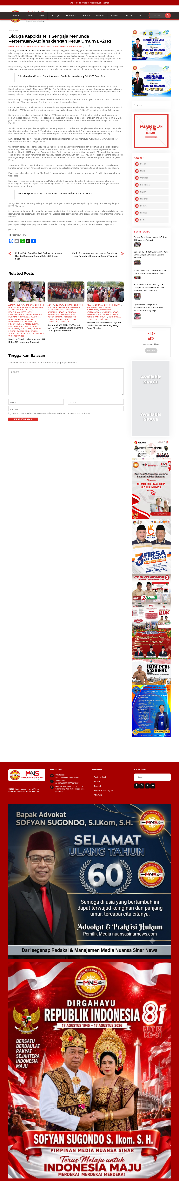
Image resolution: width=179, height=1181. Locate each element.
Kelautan (27, 310)
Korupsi (19, 46)
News (41, 15)
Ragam (86, 15)
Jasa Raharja (24, 307)
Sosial (69, 46)
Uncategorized (16, 336)
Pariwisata (30, 322)
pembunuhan (31, 324)
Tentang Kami (100, 777)
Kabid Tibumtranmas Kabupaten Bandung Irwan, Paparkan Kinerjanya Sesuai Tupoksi (94, 254)
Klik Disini (151, 350)
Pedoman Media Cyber (103, 790)
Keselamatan (15, 314)
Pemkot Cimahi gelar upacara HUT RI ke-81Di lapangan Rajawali (26, 340)
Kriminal (128, 15)
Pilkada (37, 329)
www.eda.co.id (33, 791)
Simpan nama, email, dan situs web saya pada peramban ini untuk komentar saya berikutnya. (51, 413)
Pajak (49, 46)
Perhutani (13, 329)
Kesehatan (26, 312)
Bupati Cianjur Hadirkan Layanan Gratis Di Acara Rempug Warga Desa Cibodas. (104, 325)
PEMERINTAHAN (15, 326)
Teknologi (28, 333)
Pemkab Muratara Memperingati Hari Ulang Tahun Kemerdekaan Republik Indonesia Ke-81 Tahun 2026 (149, 287)
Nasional (100, 15)
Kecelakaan (14, 310)
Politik (140, 15)
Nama (13, 403)
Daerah (28, 15)
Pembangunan (15, 324)
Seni (27, 331)
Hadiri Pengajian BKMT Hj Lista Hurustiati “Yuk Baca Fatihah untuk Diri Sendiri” (55, 193)
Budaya (114, 15)
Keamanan (37, 307)
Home (16, 15)
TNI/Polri (98, 795)
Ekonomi (39, 305)
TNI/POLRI (77, 46)
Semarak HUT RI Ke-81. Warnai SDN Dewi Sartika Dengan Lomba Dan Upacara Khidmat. (65, 328)
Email (73, 403)
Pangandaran (15, 322)
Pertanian (26, 329)
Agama (11, 305)
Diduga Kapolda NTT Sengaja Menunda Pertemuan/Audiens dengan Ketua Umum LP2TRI (59, 39)
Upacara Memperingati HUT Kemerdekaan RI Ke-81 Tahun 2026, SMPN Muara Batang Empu (148, 307)
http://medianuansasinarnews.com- (33, 50)
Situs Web (14, 409)
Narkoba (25, 317)
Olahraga (55, 15)
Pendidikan (71, 15)
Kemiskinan (14, 312)
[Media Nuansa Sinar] (29, 22)
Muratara (13, 317)
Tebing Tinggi (15, 333)
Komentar (15, 372)
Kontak (97, 781)
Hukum (12, 307)
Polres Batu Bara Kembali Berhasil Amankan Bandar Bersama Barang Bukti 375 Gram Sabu (61, 76)
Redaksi (97, 786)
